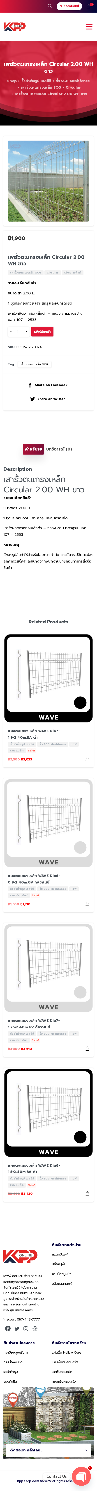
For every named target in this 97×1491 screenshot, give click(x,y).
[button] (86, 144)
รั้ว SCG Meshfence (73, 81)
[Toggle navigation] (89, 27)
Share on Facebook (51, 385)
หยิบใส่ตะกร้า (42, 332)
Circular (73, 87)
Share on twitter (51, 399)
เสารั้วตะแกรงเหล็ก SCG (41, 87)
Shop (12, 81)
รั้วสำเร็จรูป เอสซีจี (36, 81)
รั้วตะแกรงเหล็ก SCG (34, 364)
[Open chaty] (81, 1476)
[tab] (33, 449)
